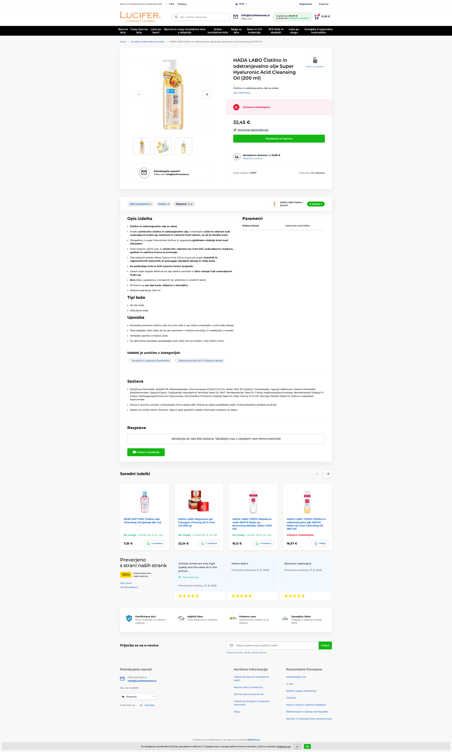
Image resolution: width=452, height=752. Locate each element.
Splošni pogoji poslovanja (301, 690)
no (297, 746)
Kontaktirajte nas (296, 676)
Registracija (305, 4)
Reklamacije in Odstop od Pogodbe (307, 711)
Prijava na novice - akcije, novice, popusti (246, 652)
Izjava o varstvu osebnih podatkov (306, 704)
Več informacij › (242, 92)
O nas (289, 683)
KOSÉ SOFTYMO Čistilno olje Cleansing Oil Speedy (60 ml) (142, 520)
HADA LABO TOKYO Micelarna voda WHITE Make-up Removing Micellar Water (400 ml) (252, 523)
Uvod (123, 41)
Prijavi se (323, 4)
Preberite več (284, 746)
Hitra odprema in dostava (202, 619)
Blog (236, 711)
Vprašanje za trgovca (279, 138)
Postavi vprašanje (147, 452)
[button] (207, 94)
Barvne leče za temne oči (249, 694)
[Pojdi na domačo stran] (140, 17)
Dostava (182, 4)
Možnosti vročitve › (253, 158)
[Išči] (176, 17)
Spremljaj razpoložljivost (253, 129)
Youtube (149, 705)
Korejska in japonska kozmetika (147, 41)
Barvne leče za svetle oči (248, 687)
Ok (307, 746)
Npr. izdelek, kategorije (193, 17)
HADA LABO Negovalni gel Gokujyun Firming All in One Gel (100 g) (196, 522)
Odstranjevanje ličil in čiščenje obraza (200, 360)
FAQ (171, 4)
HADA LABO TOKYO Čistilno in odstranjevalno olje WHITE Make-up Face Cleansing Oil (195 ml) (306, 523)
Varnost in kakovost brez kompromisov (309, 718)
